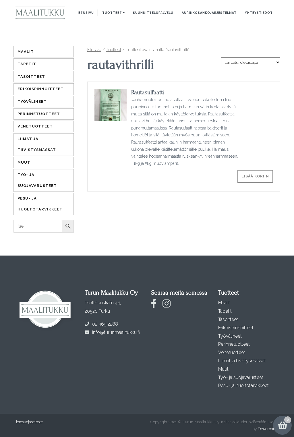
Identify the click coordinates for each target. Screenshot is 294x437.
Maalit (26, 51)
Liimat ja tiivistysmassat (37, 144)
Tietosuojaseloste (28, 421)
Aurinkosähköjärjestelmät (209, 12)
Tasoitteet (31, 76)
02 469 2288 (105, 324)
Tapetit (27, 64)
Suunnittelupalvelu (153, 12)
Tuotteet (112, 12)
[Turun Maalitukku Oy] (40, 13)
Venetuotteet (35, 126)
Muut (24, 162)
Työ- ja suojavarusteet (37, 180)
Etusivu (86, 12)
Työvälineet (32, 101)
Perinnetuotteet (39, 114)
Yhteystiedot (259, 12)
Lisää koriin (255, 176)
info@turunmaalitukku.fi (116, 332)
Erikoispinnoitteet (41, 89)
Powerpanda (269, 428)
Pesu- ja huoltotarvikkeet (40, 203)
